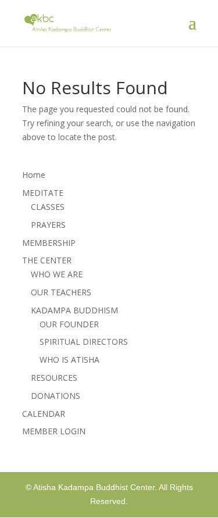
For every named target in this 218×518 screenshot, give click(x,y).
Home (33, 174)
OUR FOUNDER (69, 324)
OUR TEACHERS (61, 292)
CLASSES (48, 206)
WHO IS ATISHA (69, 359)
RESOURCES (54, 377)
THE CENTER (47, 260)
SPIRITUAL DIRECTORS (84, 341)
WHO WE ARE (57, 274)
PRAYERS (48, 224)
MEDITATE (42, 192)
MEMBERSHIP (49, 242)
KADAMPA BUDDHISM (74, 310)
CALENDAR (43, 413)
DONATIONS (55, 395)
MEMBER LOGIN (53, 431)
